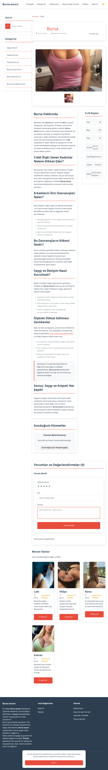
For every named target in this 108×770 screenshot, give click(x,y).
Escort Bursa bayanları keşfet (61, 333)
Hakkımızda (54, 4)
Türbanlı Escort (13, 62)
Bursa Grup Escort (14, 69)
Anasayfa (30, 4)
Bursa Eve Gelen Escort (16, 84)
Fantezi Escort (12, 55)
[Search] (7, 26)
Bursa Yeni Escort (14, 77)
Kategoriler (41, 4)
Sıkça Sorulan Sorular (70, 4)
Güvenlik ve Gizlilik (80, 715)
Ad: (38, 493)
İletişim (85, 4)
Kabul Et (54, 763)
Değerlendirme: (43, 482)
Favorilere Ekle (94, 34)
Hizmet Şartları (79, 719)
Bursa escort (10, 4)
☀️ (103, 4)
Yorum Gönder (68, 525)
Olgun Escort (12, 48)
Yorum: (40, 504)
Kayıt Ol (95, 4)
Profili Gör (43, 617)
